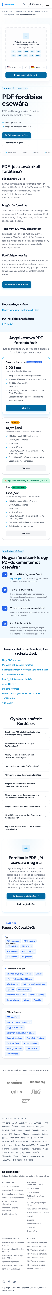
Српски (5, 1152)
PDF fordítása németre (36, 1250)
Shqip (45, 1149)
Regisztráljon (15, 578)
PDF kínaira (27, 946)
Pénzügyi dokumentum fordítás (17, 679)
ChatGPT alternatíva (10, 1186)
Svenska (14, 1152)
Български (38, 1123)
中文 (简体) (17, 1160)
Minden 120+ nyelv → (36, 1268)
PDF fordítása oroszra (36, 1265)
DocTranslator (10, 1171)
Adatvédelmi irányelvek (39, 1176)
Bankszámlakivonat (35, 1223)
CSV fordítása (32, 1048)
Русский (14, 1149)
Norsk (45, 1141)
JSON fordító (8, 698)
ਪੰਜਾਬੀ (11, 1145)
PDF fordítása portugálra (37, 1254)
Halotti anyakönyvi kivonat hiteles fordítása (22, 693)
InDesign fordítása (14, 1048)
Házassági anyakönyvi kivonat (19, 979)
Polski (17, 1145)
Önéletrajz (31, 1227)
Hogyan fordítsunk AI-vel (12, 1265)
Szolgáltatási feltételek (18, 1176)
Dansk (22, 1126)
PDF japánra (26, 957)
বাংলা (46, 1123)
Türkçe (25, 1156)
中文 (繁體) (28, 1160)
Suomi (26, 1130)
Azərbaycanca (25, 1123)
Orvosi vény (32, 1231)
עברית (4, 1134)
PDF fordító (7, 324)
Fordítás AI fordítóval (10, 1262)
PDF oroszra (12, 957)
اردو (43, 1156)
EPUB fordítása (13, 1043)
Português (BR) (28, 1145)
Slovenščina (36, 1149)
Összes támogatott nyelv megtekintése (20, 310)
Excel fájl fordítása (14, 1038)
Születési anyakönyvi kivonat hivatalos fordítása (25, 669)
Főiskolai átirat (24, 989)
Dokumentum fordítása (18, 135)
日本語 (5, 1138)
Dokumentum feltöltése (24, 896)
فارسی (19, 1130)
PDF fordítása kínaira (35, 1257)
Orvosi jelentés (13, 1000)
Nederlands (36, 1141)
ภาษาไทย (36, 1152)
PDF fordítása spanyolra (37, 1243)
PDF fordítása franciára (36, 1246)
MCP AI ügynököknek (11, 1269)
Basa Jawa (14, 1138)
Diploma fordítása (10, 688)
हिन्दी (10, 1134)
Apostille (37, 1000)
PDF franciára (29, 941)
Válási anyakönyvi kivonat (37, 1209)
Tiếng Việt (6, 1160)
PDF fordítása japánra (36, 1261)
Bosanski (5, 1126)
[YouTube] (14, 1281)
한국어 (33, 1138)
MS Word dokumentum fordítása (17, 665)
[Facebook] (9, 1281)
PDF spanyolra (13, 941)
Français (35, 1130)
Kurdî (40, 1138)
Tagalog (16, 1156)
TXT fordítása (12, 1054)
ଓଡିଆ (4, 1145)
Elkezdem (26, 408)
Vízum (26, 1000)
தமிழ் (22, 1152)
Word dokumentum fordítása (19, 1022)
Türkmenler (6, 1156)
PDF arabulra (12, 946)
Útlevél (39, 974)
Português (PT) (43, 1145)
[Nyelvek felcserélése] (26, 67)
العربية (14, 1123)
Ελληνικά (40, 1126)
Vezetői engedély (37, 995)
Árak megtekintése (26, 904)
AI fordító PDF (9, 684)
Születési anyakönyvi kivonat (19, 974)
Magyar (26, 1134)
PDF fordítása (12, 1017)
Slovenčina (24, 1149)
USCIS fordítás (33, 1188)
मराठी (12, 1141)
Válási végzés (13, 984)
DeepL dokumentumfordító (13, 1194)
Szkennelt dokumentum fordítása (20, 1033)
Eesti (13, 1130)
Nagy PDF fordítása (11, 660)
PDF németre (12, 951)
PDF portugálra (28, 951)
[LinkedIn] (3, 1281)
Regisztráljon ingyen (14, 143)
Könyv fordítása (30, 1043)
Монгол (5, 1141)
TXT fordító (7, 703)
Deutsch (30, 1126)
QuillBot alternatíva (9, 1214)
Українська (35, 1156)
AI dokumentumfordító (13, 674)
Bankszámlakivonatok (16, 995)
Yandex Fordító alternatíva (13, 1197)
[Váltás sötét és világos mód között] (24, 4)
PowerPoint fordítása (35, 1038)
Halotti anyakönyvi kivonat (34, 984)
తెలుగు (28, 1152)
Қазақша (25, 1138)
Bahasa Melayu (22, 1141)
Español (5, 1130)
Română (5, 1149)
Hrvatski (17, 1134)
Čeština (15, 1126)
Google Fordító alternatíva (12, 1190)
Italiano (45, 1134)
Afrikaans (6, 1123)
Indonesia (35, 1134)
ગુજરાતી (44, 1130)
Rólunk (5, 1176)
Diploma (10, 989)
